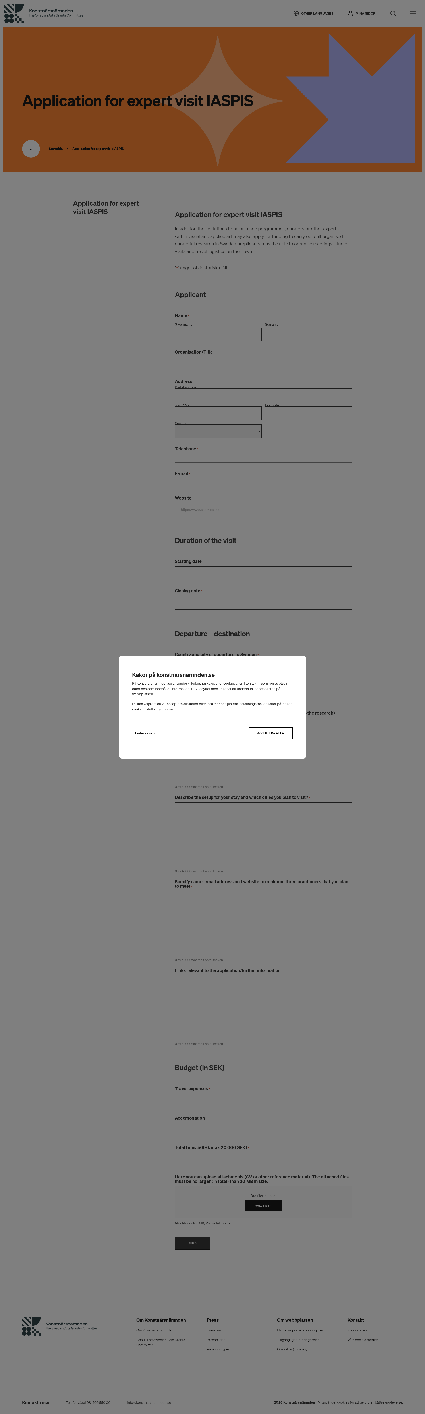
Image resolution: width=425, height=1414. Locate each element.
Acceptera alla (270, 733)
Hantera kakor (144, 733)
